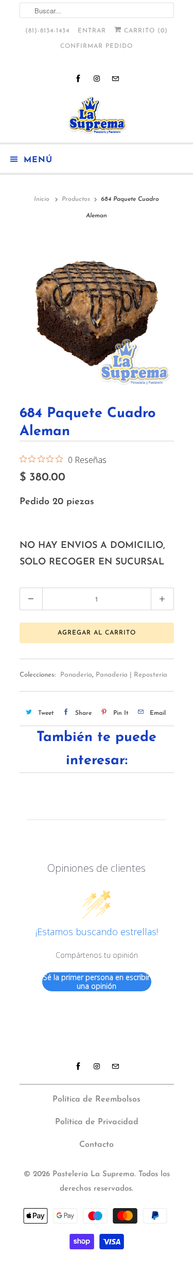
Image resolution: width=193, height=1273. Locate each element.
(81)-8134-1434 (47, 31)
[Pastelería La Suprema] (97, 115)
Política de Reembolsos (96, 1099)
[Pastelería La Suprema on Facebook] (78, 78)
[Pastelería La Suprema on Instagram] (96, 78)
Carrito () (144, 31)
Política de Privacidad (96, 1122)
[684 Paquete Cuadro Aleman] (96, 311)
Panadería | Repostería (131, 675)
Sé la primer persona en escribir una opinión (96, 981)
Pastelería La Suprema (93, 1174)
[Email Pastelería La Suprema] (115, 78)
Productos (76, 199)
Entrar (92, 31)
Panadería (76, 675)
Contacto (96, 1145)
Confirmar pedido (96, 46)
